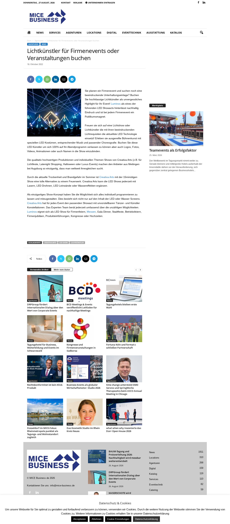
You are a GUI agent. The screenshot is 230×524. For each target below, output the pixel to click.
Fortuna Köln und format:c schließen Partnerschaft (121, 346)
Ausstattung (155, 32)
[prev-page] (136, 270)
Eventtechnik (131, 32)
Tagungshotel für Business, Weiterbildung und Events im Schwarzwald (43, 347)
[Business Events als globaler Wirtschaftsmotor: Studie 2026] (85, 368)
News (40, 32)
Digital (112, 32)
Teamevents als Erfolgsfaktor (173, 150)
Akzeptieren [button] (79, 519)
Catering (153, 490)
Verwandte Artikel (39, 269)
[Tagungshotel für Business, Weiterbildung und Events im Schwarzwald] (45, 328)
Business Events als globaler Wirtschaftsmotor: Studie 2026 (83, 386)
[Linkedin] (204, 2)
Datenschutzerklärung (146, 519)
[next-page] (140, 270)
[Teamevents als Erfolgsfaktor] (176, 128)
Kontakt (65, 2)
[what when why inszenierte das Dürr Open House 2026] (124, 412)
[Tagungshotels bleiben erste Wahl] (124, 288)
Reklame (77, 2)
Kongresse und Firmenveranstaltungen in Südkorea (81, 347)
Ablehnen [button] (96, 519)
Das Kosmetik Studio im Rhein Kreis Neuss (83, 429)
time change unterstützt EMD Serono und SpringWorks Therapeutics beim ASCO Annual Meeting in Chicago (124, 389)
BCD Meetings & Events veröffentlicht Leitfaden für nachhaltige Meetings (82, 307)
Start (29, 40)
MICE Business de (39, 478)
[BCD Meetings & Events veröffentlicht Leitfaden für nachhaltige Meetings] (85, 288)
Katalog (176, 32)
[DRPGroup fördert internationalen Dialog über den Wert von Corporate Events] (45, 288)
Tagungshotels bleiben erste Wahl (121, 306)
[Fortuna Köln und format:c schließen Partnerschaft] (124, 328)
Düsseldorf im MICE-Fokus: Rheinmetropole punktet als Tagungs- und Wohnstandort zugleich (42, 432)
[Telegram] (72, 79)
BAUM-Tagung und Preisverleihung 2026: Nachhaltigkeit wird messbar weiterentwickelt (125, 456)
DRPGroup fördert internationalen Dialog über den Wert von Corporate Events (45, 307)
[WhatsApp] (47, 79)
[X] (39, 79)
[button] (201, 33)
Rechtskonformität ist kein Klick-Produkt (45, 386)
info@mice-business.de (62, 485)
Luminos (116, 103)
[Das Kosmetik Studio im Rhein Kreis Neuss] (85, 412)
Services (55, 32)
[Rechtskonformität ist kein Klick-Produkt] (45, 368)
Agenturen (73, 32)
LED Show (63, 242)
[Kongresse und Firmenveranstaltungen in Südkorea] (85, 328)
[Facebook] (198, 2)
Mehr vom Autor (62, 269)
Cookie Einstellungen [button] (118, 519)
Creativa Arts (106, 177)
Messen (91, 211)
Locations (94, 32)
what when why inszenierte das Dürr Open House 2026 (123, 429)
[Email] (63, 79)
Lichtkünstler (77, 242)
